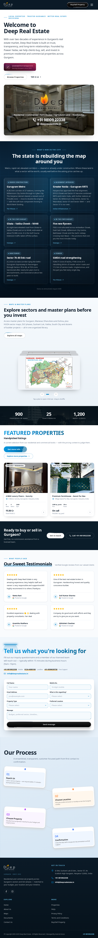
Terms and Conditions (60, 918)
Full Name (10, 683)
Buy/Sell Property (58, 922)
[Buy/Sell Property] (78, 4)
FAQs (53, 909)
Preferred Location (56, 701)
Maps (6, 913)
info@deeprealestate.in (17, 673)
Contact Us (8, 922)
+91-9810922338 (61, 878)
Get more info (14, 449)
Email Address (12, 692)
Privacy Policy (56, 913)
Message (10, 710)
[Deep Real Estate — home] (8, 4)
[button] (49, 373)
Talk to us (35, 77)
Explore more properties (17, 456)
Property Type (12, 701)
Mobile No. (53, 683)
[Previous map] (42, 394)
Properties (55, 905)
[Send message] (49, 724)
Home (6, 905)
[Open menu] (91, 4)
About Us (7, 909)
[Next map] (56, 394)
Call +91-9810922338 (81, 535)
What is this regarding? (58, 692)
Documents (8, 918)
